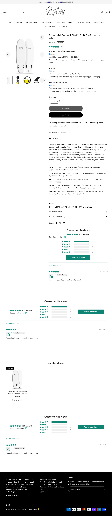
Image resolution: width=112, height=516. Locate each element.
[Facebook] (6, 505)
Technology (50, 26)
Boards (19, 22)
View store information (59, 126)
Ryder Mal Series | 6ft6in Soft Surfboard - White (17, 393)
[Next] (42, 54)
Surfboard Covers (64, 22)
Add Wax (52, 68)
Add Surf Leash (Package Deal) (62, 51)
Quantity (52, 97)
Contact (63, 26)
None (52, 54)
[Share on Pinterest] (64, 223)
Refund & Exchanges (48, 479)
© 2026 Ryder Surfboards (16, 509)
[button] (54, 47)
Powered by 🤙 (34, 509)
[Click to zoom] (42, 37)
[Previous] (8, 54)
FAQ (41, 489)
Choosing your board (48, 484)
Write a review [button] (78, 257)
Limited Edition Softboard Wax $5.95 (65, 74)
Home (9, 22)
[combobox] (13, 12)
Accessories (99, 22)
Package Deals (32, 22)
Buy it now (65, 115)
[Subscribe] (103, 489)
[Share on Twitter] (60, 223)
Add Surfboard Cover (58, 83)
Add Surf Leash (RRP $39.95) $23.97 (65, 57)
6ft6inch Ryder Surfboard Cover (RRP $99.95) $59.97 (71, 88)
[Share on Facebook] (56, 223)
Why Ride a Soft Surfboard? (51, 482)
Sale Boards (47, 22)
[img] (54, 272)
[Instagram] (9, 505)
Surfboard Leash (83, 22)
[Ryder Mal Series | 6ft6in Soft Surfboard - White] (17, 378)
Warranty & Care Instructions (52, 487)
